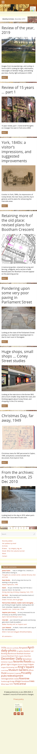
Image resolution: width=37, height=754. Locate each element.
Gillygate (14, 664)
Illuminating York (11, 667)
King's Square (26, 667)
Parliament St (11, 673)
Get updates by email (9, 543)
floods (27, 661)
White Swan (5, 684)
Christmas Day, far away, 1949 (18, 418)
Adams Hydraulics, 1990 (10, 584)
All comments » (7, 636)
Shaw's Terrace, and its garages (12, 600)
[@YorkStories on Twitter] (15, 713)
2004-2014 (10, 648)
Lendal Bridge (4, 670)
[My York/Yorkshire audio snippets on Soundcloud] (18, 713)
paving (18, 673)
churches (27, 656)
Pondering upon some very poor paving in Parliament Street (17, 295)
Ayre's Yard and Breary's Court (12, 617)
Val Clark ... (5, 595)
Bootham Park (12, 656)
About (4, 553)
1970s (3, 647)
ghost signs (6, 664)
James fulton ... (7, 570)
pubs (4, 675)
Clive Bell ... (6, 620)
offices (31, 670)
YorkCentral (20, 683)
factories (18, 661)
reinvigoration (7, 678)
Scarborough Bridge (8, 681)
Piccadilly (26, 672)
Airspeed (23, 647)
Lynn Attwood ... (7, 627)
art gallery (20, 651)
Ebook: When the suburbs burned (13, 551)
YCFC (11, 684)
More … (4, 77)
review (16, 679)
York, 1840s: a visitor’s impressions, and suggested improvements (16, 151)
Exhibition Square (7, 662)
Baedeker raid (28, 651)
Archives (5, 546)
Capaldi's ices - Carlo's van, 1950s (13, 609)
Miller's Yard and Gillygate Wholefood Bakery (17, 632)
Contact (4, 556)
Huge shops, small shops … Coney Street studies (17, 356)
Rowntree (24, 678)
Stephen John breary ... (9, 612)
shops (18, 681)
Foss (33, 662)
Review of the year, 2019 (18, 30)
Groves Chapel (22, 664)
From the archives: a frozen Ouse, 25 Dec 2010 (18, 477)
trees (31, 681)
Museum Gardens (18, 669)
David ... (4, 588)
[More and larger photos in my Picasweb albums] (22, 713)
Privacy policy (19, 699)
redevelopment (15, 675)
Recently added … (8, 541)
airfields (16, 648)
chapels (20, 656)
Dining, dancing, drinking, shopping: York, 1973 (17, 592)
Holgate (31, 664)
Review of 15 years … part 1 (18, 90)
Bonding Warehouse (8, 653)
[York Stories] (18, 711)
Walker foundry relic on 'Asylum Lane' (14, 624)
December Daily (11, 659)
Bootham (20, 653)
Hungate (3, 667)
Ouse (3, 672)
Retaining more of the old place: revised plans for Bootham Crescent (18, 222)
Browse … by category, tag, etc (12, 548)
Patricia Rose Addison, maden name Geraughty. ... (18, 603)
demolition (27, 659)
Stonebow (25, 681)
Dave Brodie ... (7, 580)
